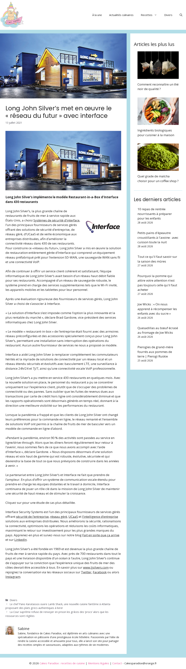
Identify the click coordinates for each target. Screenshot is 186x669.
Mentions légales (98, 663)
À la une (97, 15)
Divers (168, 15)
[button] (181, 14)
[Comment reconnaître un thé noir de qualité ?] (158, 76)
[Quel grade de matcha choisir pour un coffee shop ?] (158, 168)
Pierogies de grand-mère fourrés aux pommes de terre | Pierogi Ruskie (155, 351)
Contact (117, 663)
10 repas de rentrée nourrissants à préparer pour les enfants (155, 213)
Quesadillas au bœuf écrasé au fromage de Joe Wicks (158, 330)
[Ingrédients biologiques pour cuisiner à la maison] (158, 123)
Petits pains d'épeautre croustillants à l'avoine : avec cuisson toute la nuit (158, 237)
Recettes (146, 15)
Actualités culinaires (121, 15)
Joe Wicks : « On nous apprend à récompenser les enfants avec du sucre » (157, 309)
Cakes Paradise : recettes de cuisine (62, 663)
